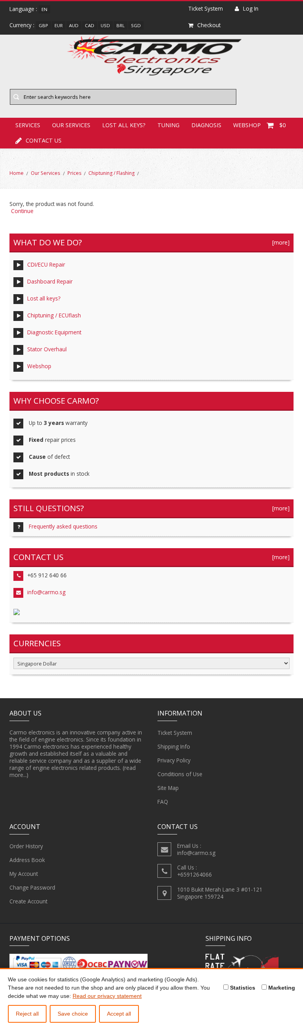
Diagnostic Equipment (54, 332)
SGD (136, 25)
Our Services (45, 173)
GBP (43, 25)
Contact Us (44, 140)
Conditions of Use (179, 774)
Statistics (241, 988)
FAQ (162, 801)
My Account (23, 873)
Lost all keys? (43, 298)
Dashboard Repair (50, 281)
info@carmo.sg (46, 592)
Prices (74, 173)
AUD (74, 25)
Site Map (168, 788)
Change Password (32, 887)
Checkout (209, 25)
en (44, 9)
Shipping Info (173, 746)
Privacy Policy (174, 760)
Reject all (27, 1013)
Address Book (27, 860)
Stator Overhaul (47, 349)
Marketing (281, 988)
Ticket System (174, 732)
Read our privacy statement (107, 996)
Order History (26, 846)
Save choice (73, 1013)
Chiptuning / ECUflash (54, 315)
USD (105, 25)
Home (16, 173)
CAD (89, 25)
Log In (250, 8)
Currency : (21, 25)
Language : (23, 9)
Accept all (119, 1013)
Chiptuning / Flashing (111, 173)
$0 (282, 125)
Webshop (39, 366)
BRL (120, 25)
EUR (58, 25)
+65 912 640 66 (47, 575)
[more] (279, 242)
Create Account (28, 901)
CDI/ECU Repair (46, 264)
